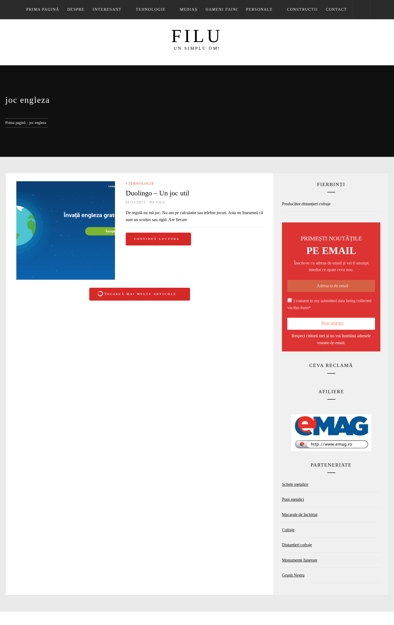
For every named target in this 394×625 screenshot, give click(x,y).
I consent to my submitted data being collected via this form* (329, 304)
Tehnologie (151, 9)
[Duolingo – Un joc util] (65, 230)
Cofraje (288, 530)
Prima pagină (42, 9)
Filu (197, 36)
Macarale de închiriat (299, 514)
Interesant (107, 9)
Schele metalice (295, 484)
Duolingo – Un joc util (157, 193)
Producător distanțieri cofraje (306, 204)
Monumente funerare (299, 560)
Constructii (302, 9)
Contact (336, 9)
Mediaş (189, 9)
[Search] (361, 9)
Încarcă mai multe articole (141, 294)
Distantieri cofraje (297, 545)
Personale (259, 9)
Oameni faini (222, 9)
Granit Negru (293, 575)
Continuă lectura (157, 238)
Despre (76, 9)
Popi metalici (293, 499)
